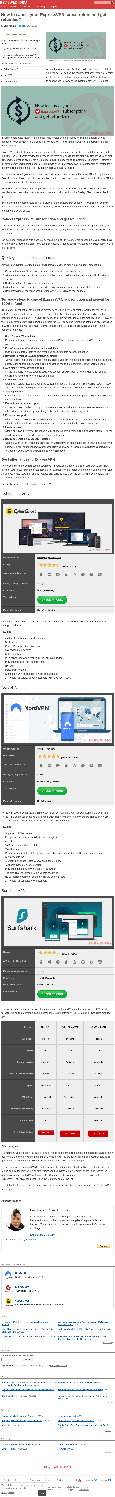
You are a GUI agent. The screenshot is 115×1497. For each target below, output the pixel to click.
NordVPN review (45, 801)
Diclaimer (49, 1480)
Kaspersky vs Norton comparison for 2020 (22, 1420)
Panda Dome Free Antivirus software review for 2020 (83, 1425)
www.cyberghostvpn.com (49, 557)
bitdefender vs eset (67, 1416)
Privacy (14, 6)
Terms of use (20, 1480)
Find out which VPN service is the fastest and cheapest (28, 1389)
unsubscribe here (58, 1365)
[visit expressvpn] (52, 794)
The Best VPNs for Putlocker (15, 1396)
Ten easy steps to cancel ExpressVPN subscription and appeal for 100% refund (20, 56)
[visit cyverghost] (3, 502)
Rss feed (73, 1480)
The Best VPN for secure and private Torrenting (80, 1389)
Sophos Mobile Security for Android (18, 1416)
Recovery (40, 6)
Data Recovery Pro (11, 1449)
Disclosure (61, 1480)
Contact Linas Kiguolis (42, 1235)
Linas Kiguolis (10, 26)
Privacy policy (7, 1492)
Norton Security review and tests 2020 (76, 1420)
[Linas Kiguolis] (20, 26)
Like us (103, 1480)
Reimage (62, 1449)
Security (27, 6)
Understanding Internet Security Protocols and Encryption (85, 1329)
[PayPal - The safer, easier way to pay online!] (103, 1246)
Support (54, 6)
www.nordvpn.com (46, 749)
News (3, 6)
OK (42, 1493)
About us (8, 1480)
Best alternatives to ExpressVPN (16, 63)
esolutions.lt (84, 1490)
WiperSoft (6, 1425)
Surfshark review (45, 985)
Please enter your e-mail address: (17, 1355)
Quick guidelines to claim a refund (20, 48)
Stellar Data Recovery (68, 1444)
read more (107, 1343)
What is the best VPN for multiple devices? (78, 1382)
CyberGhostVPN (11, 69)
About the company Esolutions (21, 1239)
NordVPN (8, 75)
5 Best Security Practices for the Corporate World (25, 1336)
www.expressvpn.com (16, 344)
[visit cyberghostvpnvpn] (52, 603)
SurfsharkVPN (10, 81)
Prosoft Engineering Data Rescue (17, 1444)
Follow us (88, 1480)
